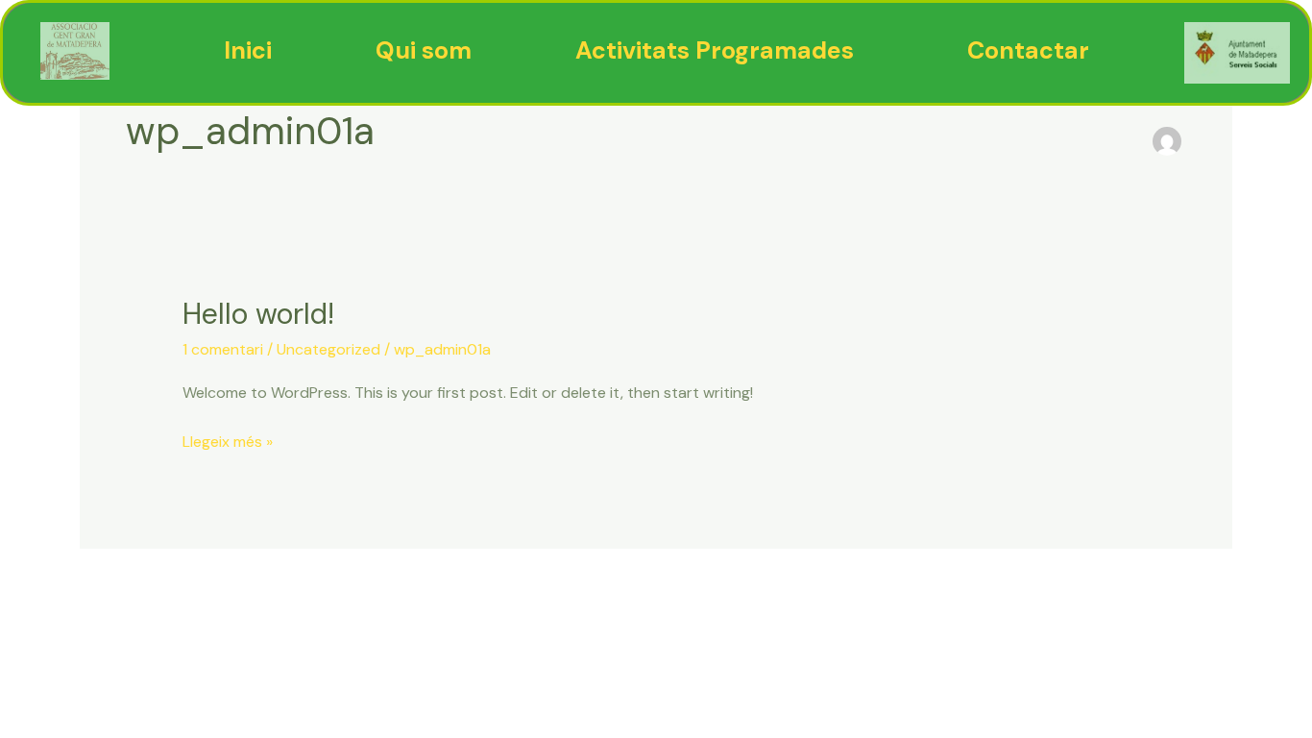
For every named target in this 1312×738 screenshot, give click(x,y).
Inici (248, 50)
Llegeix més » (227, 440)
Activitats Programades (714, 50)
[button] (719, 50)
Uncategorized (328, 349)
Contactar (1028, 50)
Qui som (424, 50)
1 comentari (222, 349)
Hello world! (258, 313)
